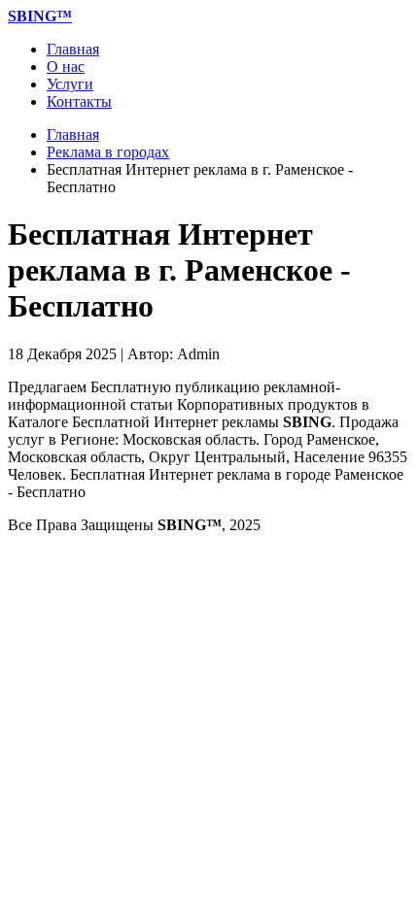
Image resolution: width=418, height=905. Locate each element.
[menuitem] (40, 16)
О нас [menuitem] (66, 66)
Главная (73, 134)
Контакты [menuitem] (79, 101)
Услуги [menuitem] (70, 84)
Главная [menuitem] (73, 49)
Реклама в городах (108, 152)
